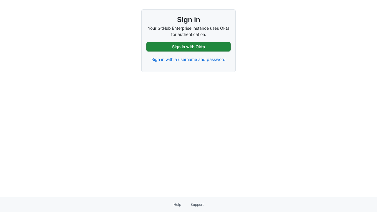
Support (197, 204)
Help (177, 204)
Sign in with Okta (188, 46)
